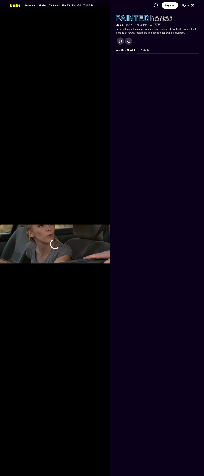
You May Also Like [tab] (126, 50)
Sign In (185, 5)
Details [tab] (145, 50)
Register (170, 5)
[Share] (128, 41)
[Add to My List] (120, 41)
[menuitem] (30, 5)
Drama (119, 24)
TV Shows (54, 5)
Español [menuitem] (76, 5)
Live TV (66, 5)
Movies (43, 5)
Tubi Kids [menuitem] (88, 5)
